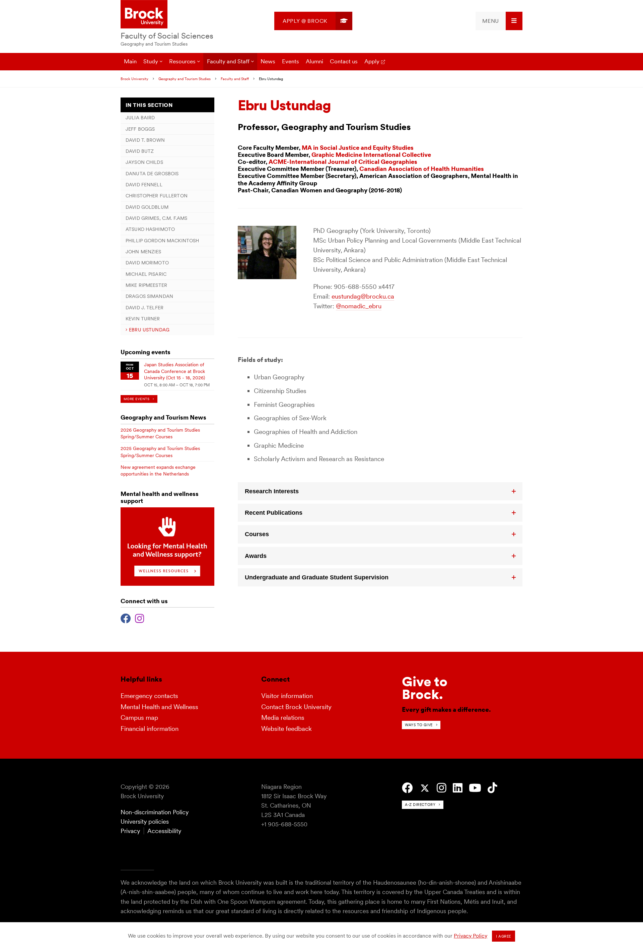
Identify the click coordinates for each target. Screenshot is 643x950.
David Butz (140, 151)
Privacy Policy (470, 936)
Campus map (139, 717)
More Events (136, 399)
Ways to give (419, 724)
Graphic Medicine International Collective (371, 154)
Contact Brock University (296, 707)
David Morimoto (147, 262)
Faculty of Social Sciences (167, 36)
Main (130, 61)
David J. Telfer (144, 307)
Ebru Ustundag (149, 329)
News (268, 61)
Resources (182, 61)
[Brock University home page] (144, 14)
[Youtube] (475, 788)
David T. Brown (145, 140)
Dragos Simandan (149, 296)
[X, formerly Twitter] (424, 788)
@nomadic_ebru (358, 306)
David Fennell (144, 184)
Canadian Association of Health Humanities (421, 168)
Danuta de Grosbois (152, 173)
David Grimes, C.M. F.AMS (156, 218)
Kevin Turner (143, 318)
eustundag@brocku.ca (363, 296)
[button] (380, 491)
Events (290, 61)
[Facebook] (126, 617)
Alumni (314, 61)
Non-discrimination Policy (155, 812)
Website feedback (286, 729)
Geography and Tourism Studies (154, 44)
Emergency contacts (149, 696)
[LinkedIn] (457, 788)
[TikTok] (492, 788)
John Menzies (143, 251)
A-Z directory (420, 804)
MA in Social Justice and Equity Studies (358, 147)
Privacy (130, 830)
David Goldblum (147, 207)
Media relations (282, 717)
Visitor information (287, 696)
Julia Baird (140, 117)
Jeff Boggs (140, 129)
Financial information (149, 729)
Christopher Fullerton (157, 195)
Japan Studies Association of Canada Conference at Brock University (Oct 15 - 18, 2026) (174, 371)
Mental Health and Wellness (159, 707)
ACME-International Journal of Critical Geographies (343, 161)
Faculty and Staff (228, 61)
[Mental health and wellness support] (167, 584)
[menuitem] (313, 21)
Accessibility (164, 830)
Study (150, 61)
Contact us (344, 61)
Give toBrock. (424, 688)
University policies (145, 821)
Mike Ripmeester (146, 285)
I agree (503, 936)
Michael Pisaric (146, 274)
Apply (371, 61)
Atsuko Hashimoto (150, 229)
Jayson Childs (144, 162)
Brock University (134, 78)
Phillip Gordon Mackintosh (162, 240)
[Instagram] (139, 617)
